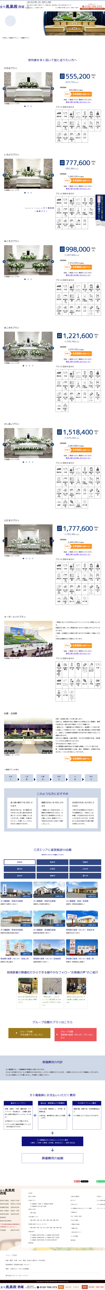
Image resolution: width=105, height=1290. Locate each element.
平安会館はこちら (33, 1217)
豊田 (34, 1220)
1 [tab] (25, 107)
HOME (5, 38)
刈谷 (41, 1220)
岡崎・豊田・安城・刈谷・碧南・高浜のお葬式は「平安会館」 (26, 1260)
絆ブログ (69, 5)
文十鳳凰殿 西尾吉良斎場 (37, 1240)
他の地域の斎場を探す (51, 1240)
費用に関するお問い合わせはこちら (78, 102)
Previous (4, 88)
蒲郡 (54, 1220)
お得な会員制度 (62, 5)
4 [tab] (33, 366)
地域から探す (39, 7)
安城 (38, 1220)
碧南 (34, 1213)
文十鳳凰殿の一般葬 (35, 1204)
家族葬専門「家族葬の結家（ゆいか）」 (18, 1265)
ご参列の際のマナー (76, 1232)
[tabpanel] (28, 88)
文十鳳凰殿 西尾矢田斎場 (52, 1235)
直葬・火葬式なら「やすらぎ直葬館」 (18, 1269)
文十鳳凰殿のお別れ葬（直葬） (38, 1206)
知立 (44, 1227)
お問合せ (99, 1196)
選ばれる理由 (33, 5)
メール (77, 1181)
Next (52, 88)
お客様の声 (74, 1212)
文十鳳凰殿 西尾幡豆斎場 (37, 1237)
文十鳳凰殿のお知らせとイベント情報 (81, 1208)
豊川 (57, 1220)
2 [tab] (28, 107)
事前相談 (54, 5)
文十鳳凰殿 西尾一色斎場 (52, 1237)
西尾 (31, 1213)
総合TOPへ (29, 8)
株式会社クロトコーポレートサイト (17, 1275)
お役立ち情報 (74, 1220)
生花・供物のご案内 (72, 7)
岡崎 (31, 1220)
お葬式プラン (13, 38)
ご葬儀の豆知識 (61, 7)
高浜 (44, 1220)
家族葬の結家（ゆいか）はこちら (37, 1224)
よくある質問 (74, 1236)
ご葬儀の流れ (74, 1228)
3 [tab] (31, 107)
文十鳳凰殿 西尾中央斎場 (37, 1235)
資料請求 (73, 1240)
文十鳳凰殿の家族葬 (47, 1204)
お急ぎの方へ (74, 1204)
